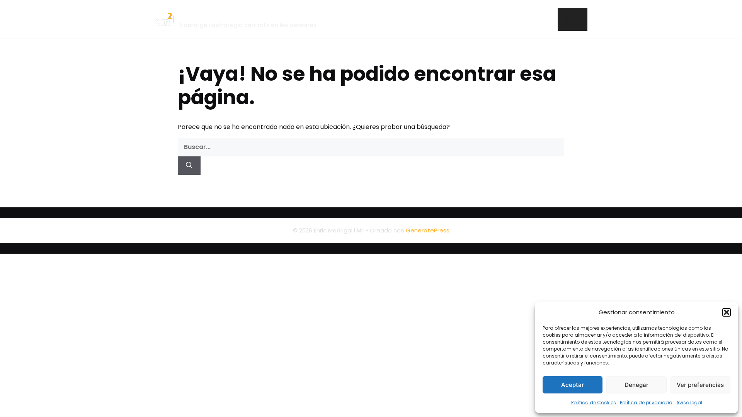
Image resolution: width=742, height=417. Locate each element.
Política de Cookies (593, 402)
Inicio (572, 19)
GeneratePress (427, 230)
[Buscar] (189, 165)
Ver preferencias (700, 384)
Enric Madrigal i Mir (228, 15)
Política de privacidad (646, 402)
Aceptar (572, 384)
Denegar (636, 384)
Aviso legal (689, 402)
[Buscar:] (371, 146)
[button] (726, 312)
